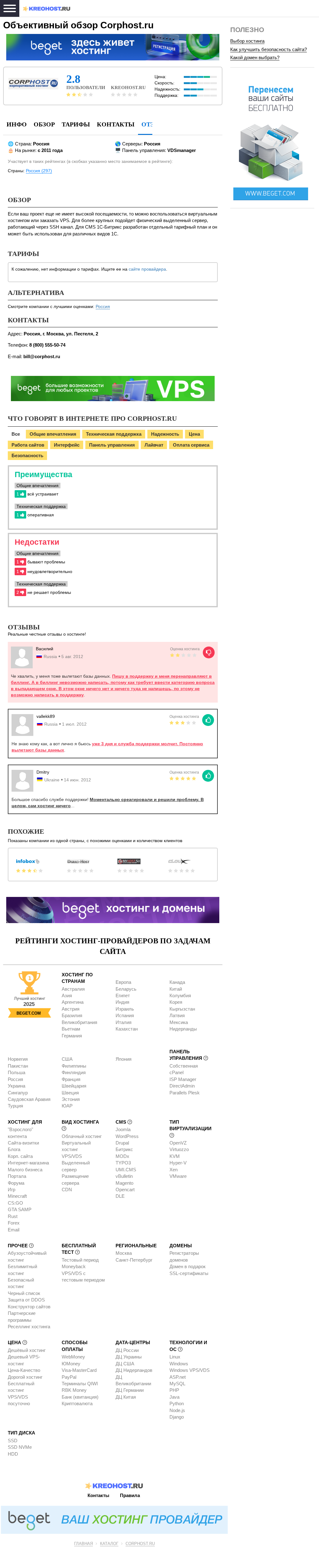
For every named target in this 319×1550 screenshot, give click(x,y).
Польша (16, 1072)
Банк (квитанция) (80, 1397)
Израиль (125, 1009)
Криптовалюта (77, 1403)
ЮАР (67, 1105)
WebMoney (73, 1356)
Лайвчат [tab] (154, 445)
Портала (17, 1176)
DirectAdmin (182, 1085)
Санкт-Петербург (134, 1260)
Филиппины (74, 1066)
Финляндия (74, 1072)
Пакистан (18, 1066)
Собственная (183, 1066)
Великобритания (79, 1022)
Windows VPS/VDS (189, 1370)
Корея (175, 1002)
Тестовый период (80, 1260)
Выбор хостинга (247, 41)
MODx (122, 1156)
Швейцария (74, 1085)
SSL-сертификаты (188, 1273)
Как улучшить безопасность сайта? (268, 49)
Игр (11, 1189)
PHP (174, 1390)
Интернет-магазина (28, 1162)
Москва (124, 1253)
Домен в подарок (187, 1266)
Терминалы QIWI (80, 1383)
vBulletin (124, 1176)
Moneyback (74, 1266)
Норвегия (18, 1059)
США (67, 1059)
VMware (178, 1176)
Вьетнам (71, 1028)
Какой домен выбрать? (254, 57)
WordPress (127, 1136)
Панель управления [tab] (112, 445)
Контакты (116, 124)
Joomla (123, 1129)
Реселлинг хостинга (29, 1326)
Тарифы (76, 124)
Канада (177, 982)
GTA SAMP (19, 1209)
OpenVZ (178, 1142)
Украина (16, 1085)
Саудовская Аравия (29, 1099)
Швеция (70, 1092)
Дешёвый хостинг (26, 1350)
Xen (173, 1169)
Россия (103, 306)
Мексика (178, 1022)
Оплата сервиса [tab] (191, 445)
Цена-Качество (24, 1370)
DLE (120, 1196)
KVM (174, 1156)
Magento (124, 1183)
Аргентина (72, 1002)
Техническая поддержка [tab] (113, 434)
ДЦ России (127, 1350)
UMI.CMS (126, 1169)
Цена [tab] (194, 434)
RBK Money (74, 1390)
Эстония (71, 1099)
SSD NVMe (20, 1447)
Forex (14, 1222)
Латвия (177, 1015)
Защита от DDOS (26, 1299)
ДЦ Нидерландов (134, 1370)
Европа (123, 982)
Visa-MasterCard (79, 1370)
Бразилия (72, 1015)
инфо (17, 124)
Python (176, 1403)
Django (176, 1417)
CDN (67, 1189)
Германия (72, 1035)
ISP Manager (182, 1079)
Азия (67, 995)
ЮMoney (71, 1363)
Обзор (44, 124)
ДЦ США (125, 1363)
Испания (125, 1015)
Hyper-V (178, 1162)
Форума (16, 1183)
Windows (178, 1363)
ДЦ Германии (130, 1390)
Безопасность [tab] (27, 455)
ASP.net (177, 1377)
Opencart (125, 1189)
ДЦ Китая (126, 1397)
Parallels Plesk (184, 1092)
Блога (14, 1149)
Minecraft (17, 1196)
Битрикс (124, 1149)
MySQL (177, 1383)
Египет (123, 995)
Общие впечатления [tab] (53, 434)
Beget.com (29, 1013)
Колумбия (180, 995)
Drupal (122, 1142)
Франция (71, 1079)
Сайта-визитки (23, 1142)
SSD (12, 1440)
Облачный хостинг (82, 1136)
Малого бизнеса (25, 1169)
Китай (175, 989)
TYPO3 (123, 1162)
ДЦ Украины (129, 1356)
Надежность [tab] (165, 434)
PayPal (69, 1377)
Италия (123, 1022)
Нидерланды (183, 1028)
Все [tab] (16, 434)
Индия (122, 1002)
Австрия (70, 1009)
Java (174, 1397)
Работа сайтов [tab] (28, 445)
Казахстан (127, 1028)
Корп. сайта (20, 1156)
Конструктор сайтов (29, 1306)
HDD (13, 1454)
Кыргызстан (182, 1009)
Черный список (24, 1293)
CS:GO (15, 1203)
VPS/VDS (72, 1156)
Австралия (73, 989)
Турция (15, 1105)
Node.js (177, 1410)
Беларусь (126, 989)
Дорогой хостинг (25, 1377)
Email (13, 1229)
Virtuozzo (179, 1149)
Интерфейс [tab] (66, 445)
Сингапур (18, 1092)
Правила (130, 1495)
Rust (12, 1216)
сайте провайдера (147, 269)
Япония (123, 1059)
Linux (174, 1356)
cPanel (176, 1072)
